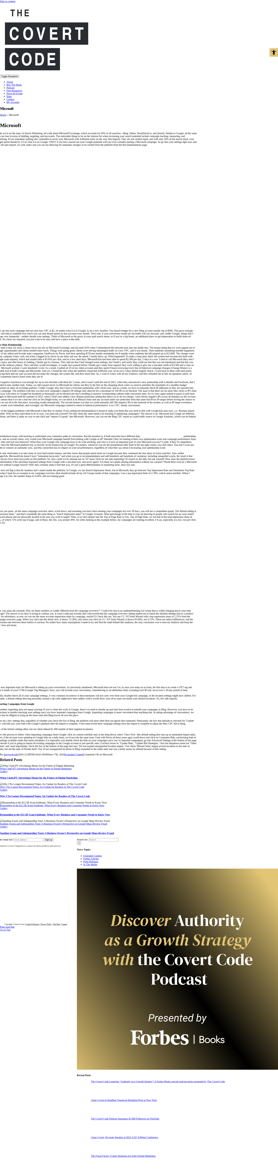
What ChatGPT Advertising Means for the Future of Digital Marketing (36, 768)
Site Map (56, 924)
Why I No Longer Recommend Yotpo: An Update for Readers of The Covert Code (42, 787)
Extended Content (74, 754)
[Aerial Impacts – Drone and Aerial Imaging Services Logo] (36, 884)
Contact (64, 924)
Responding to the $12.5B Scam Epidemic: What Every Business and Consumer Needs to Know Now (52, 805)
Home (3, 115)
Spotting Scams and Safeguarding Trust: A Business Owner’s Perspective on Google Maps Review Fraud (53, 823)
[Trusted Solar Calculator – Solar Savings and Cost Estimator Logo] (36, 907)
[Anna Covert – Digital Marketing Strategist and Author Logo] (35, 860)
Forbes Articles (91, 858)
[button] (274, 52)
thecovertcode (11, 754)
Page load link (7, 927)
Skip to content (7, 1)
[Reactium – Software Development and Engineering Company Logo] (35, 896)
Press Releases (90, 861)
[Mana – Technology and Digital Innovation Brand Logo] (35, 919)
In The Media (90, 864)
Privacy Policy (46, 924)
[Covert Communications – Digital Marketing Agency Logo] (35, 872)
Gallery (4, 771)
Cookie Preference (32, 924)
